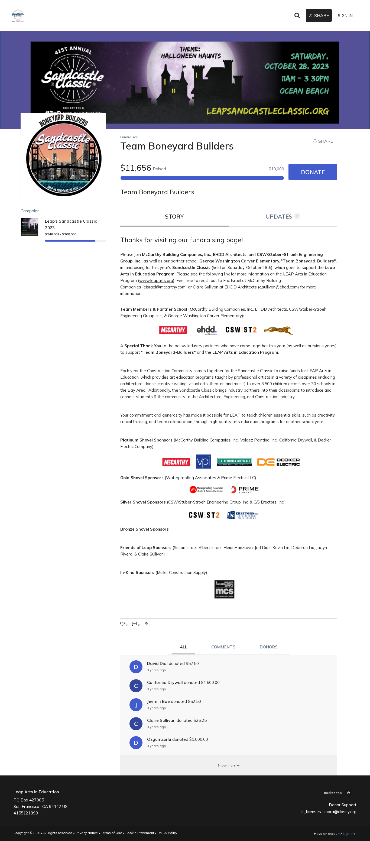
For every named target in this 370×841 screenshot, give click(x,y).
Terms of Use (111, 833)
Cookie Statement (139, 833)
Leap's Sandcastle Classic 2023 (71, 224)
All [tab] (183, 647)
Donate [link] (313, 172)
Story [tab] (174, 216)
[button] (146, 625)
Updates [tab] (281, 216)
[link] (17, 15)
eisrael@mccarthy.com (165, 287)
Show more (227, 765)
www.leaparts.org (156, 280)
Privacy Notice (87, 833)
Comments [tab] (223, 647)
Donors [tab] (269, 647)
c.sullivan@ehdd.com (278, 287)
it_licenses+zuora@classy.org (328, 811)
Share (325, 141)
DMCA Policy (167, 833)
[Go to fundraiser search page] (297, 16)
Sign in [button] (345, 15)
